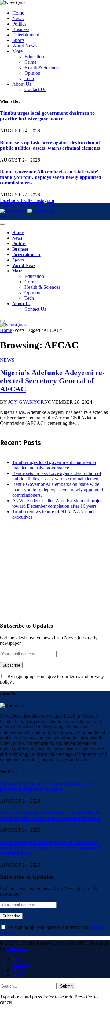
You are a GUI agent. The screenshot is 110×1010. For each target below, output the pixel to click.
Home (18, 12)
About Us (21, 84)
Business (20, 29)
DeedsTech (17, 948)
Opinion (32, 73)
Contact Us (35, 89)
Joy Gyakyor (26, 401)
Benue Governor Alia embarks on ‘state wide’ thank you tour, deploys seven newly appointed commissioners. (50, 177)
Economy (21, 964)
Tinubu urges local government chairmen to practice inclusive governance (47, 116)
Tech (29, 78)
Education (34, 56)
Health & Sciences (42, 67)
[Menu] (2, 224)
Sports (18, 40)
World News (24, 45)
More (17, 51)
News (18, 18)
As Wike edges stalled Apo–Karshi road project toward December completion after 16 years (58, 503)
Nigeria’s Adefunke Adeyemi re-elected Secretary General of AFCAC (52, 381)
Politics (19, 23)
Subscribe (9, 216)
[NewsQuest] (27, 211)
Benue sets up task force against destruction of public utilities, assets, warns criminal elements (50, 145)
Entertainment (25, 34)
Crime (30, 62)
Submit (66, 986)
